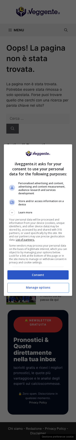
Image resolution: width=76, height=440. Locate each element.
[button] (38, 212)
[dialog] (38, 220)
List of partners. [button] (25, 240)
